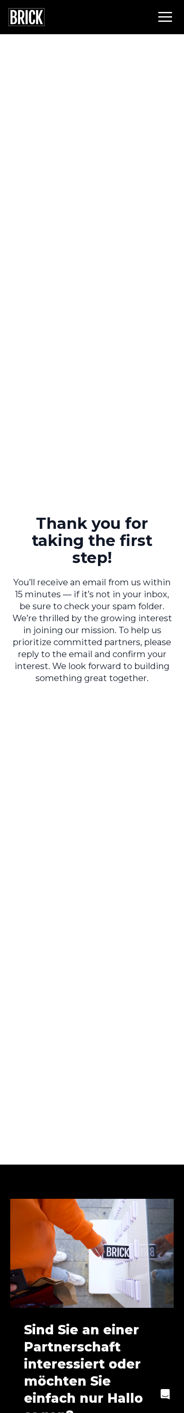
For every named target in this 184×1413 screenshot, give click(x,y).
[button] (165, 16)
